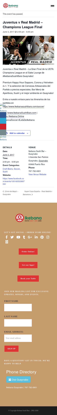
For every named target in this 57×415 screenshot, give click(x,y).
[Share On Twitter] (3, 121)
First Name (11, 301)
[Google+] (30, 237)
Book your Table (28, 278)
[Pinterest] (42, 237)
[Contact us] (3, 132)
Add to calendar (17, 133)
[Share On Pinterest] (3, 126)
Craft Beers (8, 168)
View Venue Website (37, 174)
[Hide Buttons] (3, 137)
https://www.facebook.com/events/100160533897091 (14, 181)
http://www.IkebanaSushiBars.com (19, 112)
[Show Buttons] (3, 107)
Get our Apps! (28, 265)
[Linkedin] (36, 237)
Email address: (13, 332)
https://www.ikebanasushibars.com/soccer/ (23, 106)
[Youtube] (18, 237)
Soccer (17, 168)
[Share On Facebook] (3, 115)
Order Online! (28, 252)
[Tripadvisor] (7, 241)
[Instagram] (47, 237)
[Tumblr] (24, 237)
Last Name (11, 316)
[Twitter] (12, 237)
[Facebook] (7, 237)
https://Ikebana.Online (13, 116)
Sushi (5, 171)
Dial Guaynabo (19, 379)
